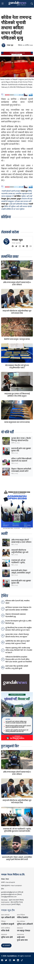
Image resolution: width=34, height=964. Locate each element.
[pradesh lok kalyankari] (17, 716)
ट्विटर (8, 198)
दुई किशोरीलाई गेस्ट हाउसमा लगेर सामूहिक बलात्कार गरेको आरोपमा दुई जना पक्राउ (18, 629)
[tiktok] (22, 960)
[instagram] (20, 246)
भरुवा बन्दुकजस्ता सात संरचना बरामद (17, 422)
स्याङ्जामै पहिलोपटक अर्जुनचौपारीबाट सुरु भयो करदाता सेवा (17, 312)
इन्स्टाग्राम (13, 198)
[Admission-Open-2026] (17, 509)
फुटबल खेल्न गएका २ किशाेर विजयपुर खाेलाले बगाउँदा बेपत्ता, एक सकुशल (21, 440)
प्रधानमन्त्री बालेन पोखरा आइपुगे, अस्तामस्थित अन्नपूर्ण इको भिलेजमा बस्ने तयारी (20, 573)
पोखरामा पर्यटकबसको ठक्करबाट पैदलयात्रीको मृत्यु (15, 615)
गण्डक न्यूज (17, 240)
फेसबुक (3, 198)
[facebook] (13, 246)
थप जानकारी (6, 945)
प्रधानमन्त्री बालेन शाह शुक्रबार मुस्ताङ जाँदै (21, 449)
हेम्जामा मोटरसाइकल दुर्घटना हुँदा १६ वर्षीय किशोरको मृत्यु (18, 622)
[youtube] (23, 246)
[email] (30, 246)
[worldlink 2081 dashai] (17, 94)
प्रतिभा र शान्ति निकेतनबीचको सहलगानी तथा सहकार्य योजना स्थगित (21, 461)
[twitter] (16, 246)
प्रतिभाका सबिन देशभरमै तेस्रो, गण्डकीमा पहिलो (17, 602)
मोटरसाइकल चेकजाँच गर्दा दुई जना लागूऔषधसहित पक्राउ (17, 366)
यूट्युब (19, 198)
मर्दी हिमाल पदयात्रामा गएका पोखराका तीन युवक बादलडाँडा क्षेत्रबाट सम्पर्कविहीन (18, 608)
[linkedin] (27, 246)
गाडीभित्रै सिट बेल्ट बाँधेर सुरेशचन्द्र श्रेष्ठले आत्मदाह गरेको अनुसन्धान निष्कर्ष (17, 642)
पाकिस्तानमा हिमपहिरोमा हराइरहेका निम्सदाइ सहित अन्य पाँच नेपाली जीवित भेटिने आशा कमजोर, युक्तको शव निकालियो (18, 659)
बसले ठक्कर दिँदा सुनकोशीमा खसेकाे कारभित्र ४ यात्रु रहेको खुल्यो (16, 667)
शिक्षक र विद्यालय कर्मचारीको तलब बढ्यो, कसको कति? (21, 470)
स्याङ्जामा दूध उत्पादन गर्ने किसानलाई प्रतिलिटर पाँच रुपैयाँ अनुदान (17, 395)
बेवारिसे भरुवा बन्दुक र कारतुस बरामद (17, 339)
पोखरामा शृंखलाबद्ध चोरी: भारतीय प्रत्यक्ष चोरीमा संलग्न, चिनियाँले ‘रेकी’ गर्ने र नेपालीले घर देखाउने (18, 650)
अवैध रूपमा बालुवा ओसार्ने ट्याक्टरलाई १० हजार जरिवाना (17, 283)
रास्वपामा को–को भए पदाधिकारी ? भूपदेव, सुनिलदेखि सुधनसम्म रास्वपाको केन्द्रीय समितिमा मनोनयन (17, 831)
